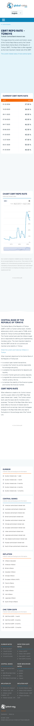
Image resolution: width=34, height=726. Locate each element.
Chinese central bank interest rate (14, 524)
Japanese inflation (10, 598)
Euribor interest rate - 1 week (13, 476)
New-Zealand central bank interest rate (16, 539)
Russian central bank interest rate (14, 542)
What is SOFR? (23, 651)
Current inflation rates (25, 688)
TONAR (21, 678)
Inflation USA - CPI (8, 690)
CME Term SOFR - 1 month (12, 616)
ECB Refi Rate (7, 675)
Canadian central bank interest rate (15, 520)
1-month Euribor (7, 651)
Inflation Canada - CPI (9, 697)
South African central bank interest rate (16, 546)
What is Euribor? (7, 649)
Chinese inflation (9, 576)
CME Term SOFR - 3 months (12, 620)
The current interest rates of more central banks (16, 54)
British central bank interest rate (14, 516)
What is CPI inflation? (9, 688)
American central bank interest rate (15, 505)
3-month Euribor (7, 654)
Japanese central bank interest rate (15, 535)
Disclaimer (4, 714)
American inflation (10, 564)
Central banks (6, 24)
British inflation (9, 568)
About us (11, 714)
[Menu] (3, 20)
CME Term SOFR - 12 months (13, 627)
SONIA (21, 676)
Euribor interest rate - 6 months (14, 487)
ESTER (21, 673)
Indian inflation (9, 590)
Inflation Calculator (10, 561)
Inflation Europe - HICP (25, 693)
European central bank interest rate (15, 528)
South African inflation (11, 602)
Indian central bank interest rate (14, 531)
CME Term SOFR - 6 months (12, 624)
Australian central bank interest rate (15, 509)
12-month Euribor (8, 656)
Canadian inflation (10, 572)
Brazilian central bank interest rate (15, 513)
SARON (21, 671)
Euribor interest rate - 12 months (14, 491)
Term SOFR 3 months (25, 658)
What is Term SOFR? (24, 653)
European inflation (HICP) (12, 579)
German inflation (10, 587)
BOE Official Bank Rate (9, 673)
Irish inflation (9, 594)
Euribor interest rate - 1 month (13, 480)
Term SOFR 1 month (24, 656)
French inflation (9, 583)
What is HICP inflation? (25, 690)
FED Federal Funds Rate (9, 678)
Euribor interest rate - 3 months (14, 483)
